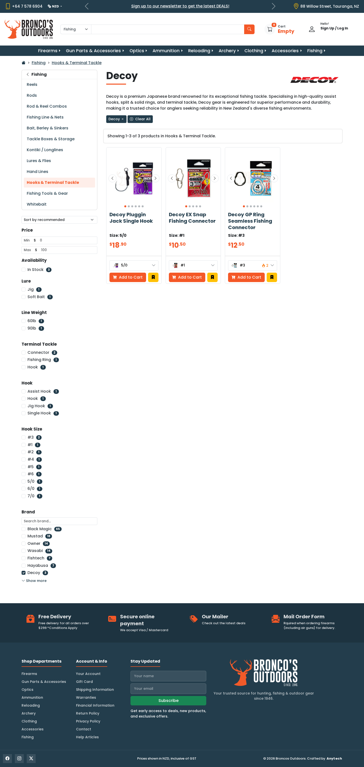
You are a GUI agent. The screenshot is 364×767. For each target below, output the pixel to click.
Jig (33, 289)
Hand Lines (37, 171)
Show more (36, 580)
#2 (33, 452)
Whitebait (37, 204)
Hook (35, 367)
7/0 (33, 496)
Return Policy (87, 713)
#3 (33, 437)
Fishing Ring (42, 359)
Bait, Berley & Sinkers (47, 128)
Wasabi (39, 550)
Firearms (47, 51)
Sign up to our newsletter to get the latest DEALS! (180, 6)
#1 (32, 445)
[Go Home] (24, 63)
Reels (32, 84)
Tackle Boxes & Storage (51, 139)
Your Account (88, 673)
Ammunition (166, 51)
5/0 (33, 481)
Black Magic (43, 529)
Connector (41, 352)
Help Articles (87, 737)
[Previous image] (112, 178)
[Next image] (155, 178)
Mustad (38, 536)
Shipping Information (95, 689)
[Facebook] (7, 758)
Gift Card (84, 681)
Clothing (253, 51)
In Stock (38, 269)
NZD (56, 6)
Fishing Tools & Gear (47, 193)
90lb (34, 328)
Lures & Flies (39, 161)
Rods (32, 95)
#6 (33, 474)
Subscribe (168, 700)
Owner (37, 543)
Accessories (285, 51)
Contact (83, 729)
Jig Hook (39, 406)
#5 (33, 467)
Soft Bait (39, 297)
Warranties (86, 697)
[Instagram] (19, 758)
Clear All (142, 119)
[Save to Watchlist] (153, 277)
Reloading (199, 51)
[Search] (249, 29)
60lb (34, 321)
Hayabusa (40, 565)
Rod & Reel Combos (47, 106)
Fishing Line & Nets (45, 117)
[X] (31, 758)
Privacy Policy (88, 721)
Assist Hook (42, 391)
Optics (137, 51)
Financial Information (95, 705)
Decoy (36, 572)
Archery (227, 51)
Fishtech (39, 558)
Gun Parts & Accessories (93, 51)
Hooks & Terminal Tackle (77, 63)
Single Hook (42, 413)
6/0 (33, 488)
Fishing (314, 51)
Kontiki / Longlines (45, 150)
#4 (33, 459)
